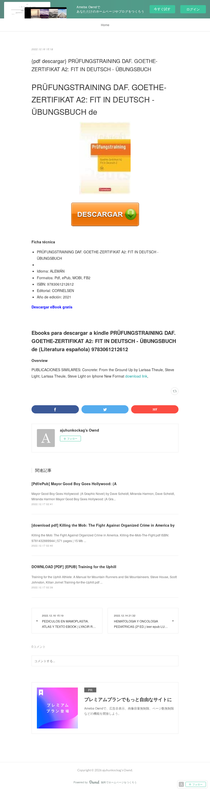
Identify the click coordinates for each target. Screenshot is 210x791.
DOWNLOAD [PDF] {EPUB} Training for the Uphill (74, 566)
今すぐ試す (162, 8)
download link (136, 376)
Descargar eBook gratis (52, 306)
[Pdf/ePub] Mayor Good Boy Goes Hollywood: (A (74, 483)
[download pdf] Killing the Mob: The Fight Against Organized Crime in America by (103, 525)
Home (105, 25)
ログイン (193, 9)
